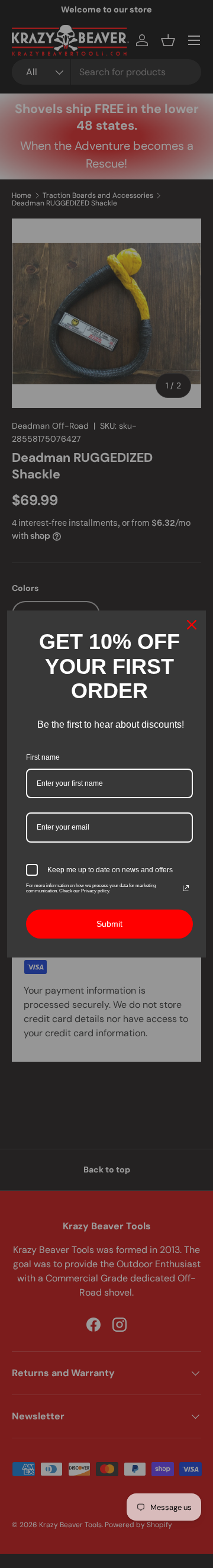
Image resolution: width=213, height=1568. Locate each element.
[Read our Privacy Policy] (186, 888)
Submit (109, 923)
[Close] (192, 625)
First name (43, 757)
